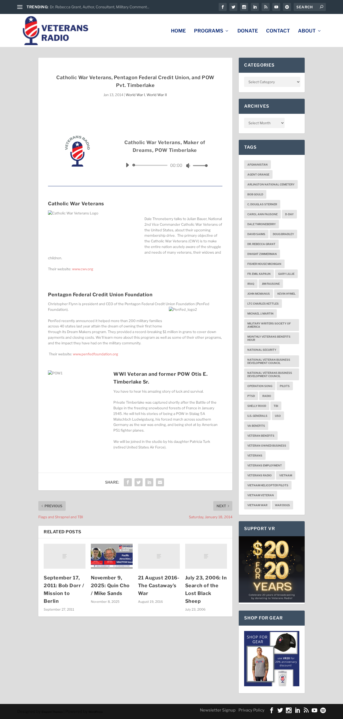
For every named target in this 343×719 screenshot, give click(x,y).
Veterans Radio (259, 475)
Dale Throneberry (261, 224)
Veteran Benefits (260, 435)
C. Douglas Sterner (262, 204)
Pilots (285, 386)
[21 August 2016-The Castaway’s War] (159, 556)
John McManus (258, 293)
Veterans (254, 455)
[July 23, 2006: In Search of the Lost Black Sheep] (206, 556)
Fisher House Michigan (264, 263)
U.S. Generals (257, 415)
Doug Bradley (283, 234)
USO (278, 415)
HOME (178, 31)
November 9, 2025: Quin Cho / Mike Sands (110, 585)
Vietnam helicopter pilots (267, 485)
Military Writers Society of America (269, 325)
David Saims (256, 234)
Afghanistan (257, 164)
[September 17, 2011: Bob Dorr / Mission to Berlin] (64, 556)
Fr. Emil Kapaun (259, 273)
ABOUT (307, 31)
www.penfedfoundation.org (95, 354)
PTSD (251, 395)
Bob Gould (255, 194)
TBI (276, 405)
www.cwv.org (82, 269)
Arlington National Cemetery (270, 184)
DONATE (247, 31)
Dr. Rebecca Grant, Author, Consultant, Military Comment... (99, 7)
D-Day (289, 214)
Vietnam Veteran (260, 495)
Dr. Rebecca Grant (261, 244)
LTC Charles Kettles (263, 303)
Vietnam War (257, 505)
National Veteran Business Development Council (268, 361)
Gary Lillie (286, 273)
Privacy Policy (251, 710)
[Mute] (188, 165)
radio (266, 395)
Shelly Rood (256, 405)
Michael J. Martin (260, 313)
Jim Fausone (271, 283)
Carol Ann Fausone (262, 214)
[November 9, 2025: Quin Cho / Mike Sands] (112, 556)
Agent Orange (258, 174)
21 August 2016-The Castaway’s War (159, 585)
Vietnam (285, 475)
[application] (164, 165)
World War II (157, 95)
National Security (261, 349)
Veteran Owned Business (266, 445)
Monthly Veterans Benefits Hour (268, 338)
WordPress (95, 711)
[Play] (127, 165)
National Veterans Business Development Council (269, 374)
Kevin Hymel (286, 293)
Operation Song (259, 386)
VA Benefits (256, 425)
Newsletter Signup (218, 710)
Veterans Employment (264, 465)
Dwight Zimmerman (262, 254)
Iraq (250, 283)
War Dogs (282, 505)
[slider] (198, 165)
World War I (135, 95)
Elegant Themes (52, 711)
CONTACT (278, 31)
